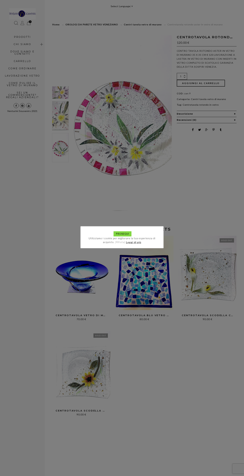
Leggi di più (133, 242)
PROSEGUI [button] (122, 233)
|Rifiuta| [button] (120, 242)
